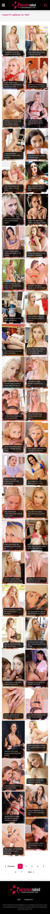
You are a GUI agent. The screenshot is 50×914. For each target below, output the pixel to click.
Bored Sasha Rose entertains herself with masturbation (11, 481)
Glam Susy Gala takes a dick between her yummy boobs (36, 188)
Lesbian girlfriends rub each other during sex (11, 716)
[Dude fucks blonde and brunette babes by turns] (36, 74)
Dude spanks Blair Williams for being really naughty (12, 155)
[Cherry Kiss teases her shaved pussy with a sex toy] (13, 536)
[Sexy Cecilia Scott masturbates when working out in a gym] (13, 503)
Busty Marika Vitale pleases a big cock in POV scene (37, 450)
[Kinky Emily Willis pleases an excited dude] (36, 145)
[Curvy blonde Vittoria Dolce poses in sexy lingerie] (36, 704)
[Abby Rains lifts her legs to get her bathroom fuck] (36, 536)
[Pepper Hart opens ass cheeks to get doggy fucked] (36, 210)
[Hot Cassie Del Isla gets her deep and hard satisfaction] (36, 601)
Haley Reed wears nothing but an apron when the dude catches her (36, 351)
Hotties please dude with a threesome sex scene (13, 683)
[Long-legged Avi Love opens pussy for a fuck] (36, 470)
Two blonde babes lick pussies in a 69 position (12, 53)
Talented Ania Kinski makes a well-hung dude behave (12, 753)
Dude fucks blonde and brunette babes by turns (35, 86)
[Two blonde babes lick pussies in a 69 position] (13, 41)
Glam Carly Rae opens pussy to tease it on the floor (35, 123)
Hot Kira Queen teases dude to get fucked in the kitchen (12, 253)
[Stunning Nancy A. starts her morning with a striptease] (13, 601)
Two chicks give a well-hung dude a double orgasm (11, 221)
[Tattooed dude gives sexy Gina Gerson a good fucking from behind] (13, 109)
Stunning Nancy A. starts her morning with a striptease (12, 611)
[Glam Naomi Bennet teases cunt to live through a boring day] (13, 840)
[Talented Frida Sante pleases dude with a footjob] (36, 275)
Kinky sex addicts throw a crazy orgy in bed (12, 787)
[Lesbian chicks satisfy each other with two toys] (36, 568)
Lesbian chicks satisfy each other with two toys (37, 580)
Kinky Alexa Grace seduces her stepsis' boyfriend (36, 254)
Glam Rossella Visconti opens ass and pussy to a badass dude (12, 286)
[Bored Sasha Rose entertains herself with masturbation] (13, 470)
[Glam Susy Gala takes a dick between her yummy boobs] (36, 177)
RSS (19, 900)
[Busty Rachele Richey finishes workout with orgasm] (36, 405)
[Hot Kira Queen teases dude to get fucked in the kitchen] (13, 242)
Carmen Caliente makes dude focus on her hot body (13, 580)
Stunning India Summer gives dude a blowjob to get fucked (37, 644)
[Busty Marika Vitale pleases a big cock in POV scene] (36, 438)
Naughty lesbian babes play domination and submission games (12, 818)
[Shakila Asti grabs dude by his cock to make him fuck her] (36, 737)
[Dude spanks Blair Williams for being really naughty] (13, 145)
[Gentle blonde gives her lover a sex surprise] (36, 769)
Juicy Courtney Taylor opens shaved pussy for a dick (36, 514)
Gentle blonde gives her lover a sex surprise (35, 781)
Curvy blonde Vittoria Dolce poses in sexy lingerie (37, 716)
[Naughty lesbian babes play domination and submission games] (13, 808)
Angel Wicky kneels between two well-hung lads (35, 383)
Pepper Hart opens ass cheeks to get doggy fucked (37, 222)
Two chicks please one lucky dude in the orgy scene (11, 188)
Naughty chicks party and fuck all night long (36, 683)
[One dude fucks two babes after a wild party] (13, 340)
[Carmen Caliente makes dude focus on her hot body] (13, 568)
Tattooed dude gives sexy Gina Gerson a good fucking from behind (12, 123)
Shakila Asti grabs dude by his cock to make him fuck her (37, 747)
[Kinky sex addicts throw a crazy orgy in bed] (13, 775)
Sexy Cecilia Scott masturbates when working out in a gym (13, 514)
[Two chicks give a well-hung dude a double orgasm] (13, 210)
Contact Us (28, 900)
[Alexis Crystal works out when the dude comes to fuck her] (36, 308)
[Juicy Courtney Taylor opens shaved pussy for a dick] (36, 503)
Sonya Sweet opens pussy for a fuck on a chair (36, 53)
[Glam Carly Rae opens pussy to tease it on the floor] (36, 109)
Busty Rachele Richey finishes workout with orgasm (35, 416)
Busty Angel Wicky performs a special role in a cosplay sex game (13, 85)
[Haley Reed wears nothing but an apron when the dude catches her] (36, 340)
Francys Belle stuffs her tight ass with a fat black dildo (36, 812)
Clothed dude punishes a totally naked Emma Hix (12, 384)
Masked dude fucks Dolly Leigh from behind (12, 319)
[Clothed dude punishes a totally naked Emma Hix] (13, 373)
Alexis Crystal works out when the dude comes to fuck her (36, 318)
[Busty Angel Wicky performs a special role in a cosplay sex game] (13, 74)
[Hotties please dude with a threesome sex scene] (13, 669)
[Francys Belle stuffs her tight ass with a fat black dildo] (36, 802)
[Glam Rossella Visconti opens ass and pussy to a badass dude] (13, 275)
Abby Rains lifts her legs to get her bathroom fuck (37, 547)
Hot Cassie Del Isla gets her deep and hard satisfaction (37, 613)
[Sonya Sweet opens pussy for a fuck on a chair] (36, 41)
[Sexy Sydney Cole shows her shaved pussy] (13, 633)
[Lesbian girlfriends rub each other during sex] (13, 704)
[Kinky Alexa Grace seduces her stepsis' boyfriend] (36, 242)
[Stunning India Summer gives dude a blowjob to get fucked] (36, 633)
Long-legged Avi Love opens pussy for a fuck (35, 482)
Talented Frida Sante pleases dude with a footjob (37, 287)
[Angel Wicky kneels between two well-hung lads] (36, 373)
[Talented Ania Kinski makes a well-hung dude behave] (13, 739)
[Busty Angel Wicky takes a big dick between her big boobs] (13, 438)
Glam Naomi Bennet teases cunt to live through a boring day (13, 851)
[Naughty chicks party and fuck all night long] (36, 669)
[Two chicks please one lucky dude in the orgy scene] (13, 177)
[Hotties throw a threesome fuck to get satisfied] (13, 405)
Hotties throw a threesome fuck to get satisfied (13, 417)
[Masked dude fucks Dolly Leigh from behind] (13, 308)
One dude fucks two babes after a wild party (13, 352)
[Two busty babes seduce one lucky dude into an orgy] (36, 834)
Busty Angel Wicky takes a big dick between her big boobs (13, 449)
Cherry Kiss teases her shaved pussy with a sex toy (12, 546)
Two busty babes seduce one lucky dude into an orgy (36, 845)
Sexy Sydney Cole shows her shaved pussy (12, 645)
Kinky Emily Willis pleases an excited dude (36, 156)
